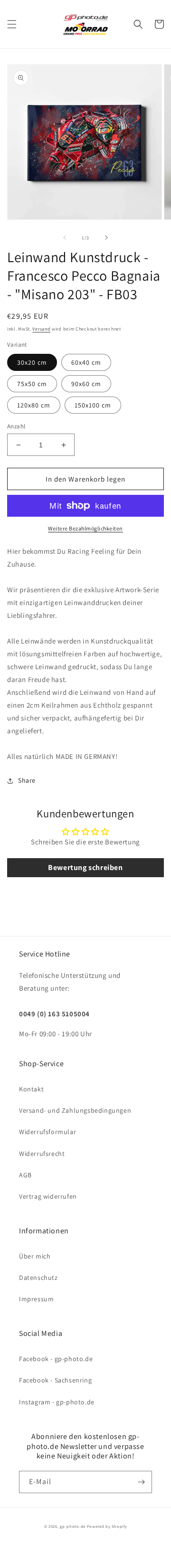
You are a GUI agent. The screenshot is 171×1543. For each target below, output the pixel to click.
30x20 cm (32, 362)
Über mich (34, 1256)
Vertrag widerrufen (48, 1196)
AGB (25, 1175)
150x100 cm (93, 405)
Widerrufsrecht (42, 1153)
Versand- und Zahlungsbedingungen (75, 1110)
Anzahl (16, 426)
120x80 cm (33, 405)
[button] (11, 24)
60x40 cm (86, 362)
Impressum (36, 1299)
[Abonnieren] (141, 1482)
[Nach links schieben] (64, 237)
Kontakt (31, 1089)
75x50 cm (32, 383)
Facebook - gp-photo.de (56, 1358)
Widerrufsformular (47, 1131)
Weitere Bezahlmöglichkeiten (85, 528)
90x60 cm (86, 383)
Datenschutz (38, 1277)
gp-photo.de (73, 1526)
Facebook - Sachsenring (55, 1380)
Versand (41, 329)
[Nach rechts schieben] (106, 237)
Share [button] (27, 780)
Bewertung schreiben (85, 867)
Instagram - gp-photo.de (57, 1402)
